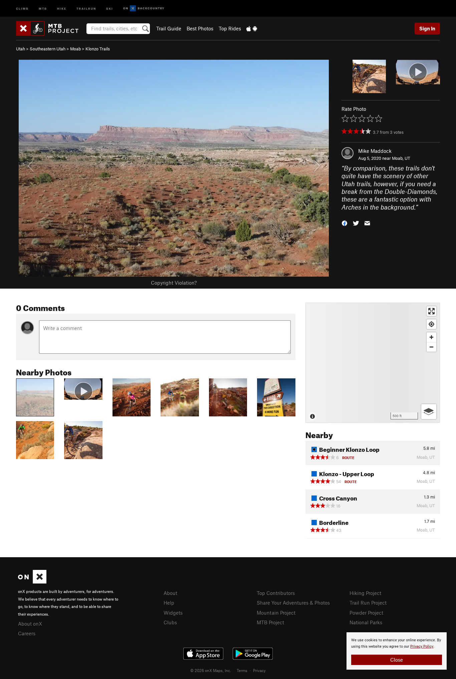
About (170, 593)
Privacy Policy (421, 646)
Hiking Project (365, 593)
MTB (43, 8)
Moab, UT (401, 158)
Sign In (427, 28)
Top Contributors (276, 593)
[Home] (50, 28)
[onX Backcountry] (143, 8)
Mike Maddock (375, 151)
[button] (344, 223)
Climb (22, 8)
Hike (61, 8)
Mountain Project (276, 613)
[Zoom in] (431, 337)
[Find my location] (431, 324)
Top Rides (230, 28)
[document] (396, 651)
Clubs (170, 622)
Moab (75, 48)
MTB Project (270, 622)
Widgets (173, 613)
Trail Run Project (368, 603)
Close (396, 660)
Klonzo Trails (97, 48)
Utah (20, 48)
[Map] (373, 362)
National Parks (366, 622)
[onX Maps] (32, 582)
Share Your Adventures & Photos (293, 603)
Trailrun (86, 8)
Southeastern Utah (47, 48)
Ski (109, 8)
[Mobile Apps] (251, 28)
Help (169, 603)
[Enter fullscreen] (431, 311)
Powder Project (366, 613)
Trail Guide (168, 28)
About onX (30, 624)
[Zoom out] (431, 347)
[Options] (428, 411)
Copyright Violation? (174, 283)
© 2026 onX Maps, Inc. (210, 670)
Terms (242, 670)
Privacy (259, 670)
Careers (26, 633)
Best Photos (200, 28)
